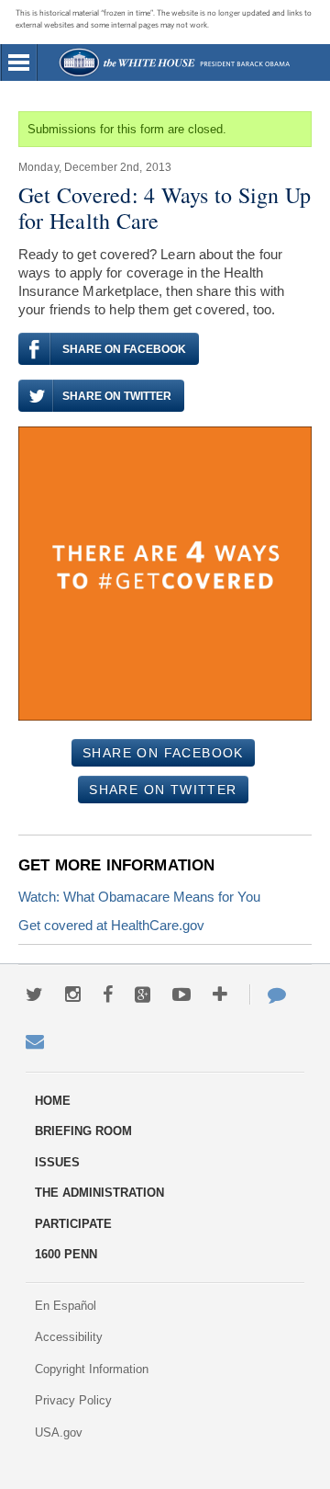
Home (174, 62)
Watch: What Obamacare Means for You (139, 896)
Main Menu (19, 62)
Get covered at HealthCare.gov (111, 925)
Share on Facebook (124, 349)
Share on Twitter (116, 396)
